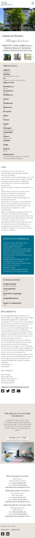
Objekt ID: (6, 70)
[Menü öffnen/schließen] (33, 4)
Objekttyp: (6, 74)
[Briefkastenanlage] (27, 57)
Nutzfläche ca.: (8, 95)
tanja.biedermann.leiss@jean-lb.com (17, 487)
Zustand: (6, 136)
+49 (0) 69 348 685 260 (18, 483)
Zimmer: (6, 99)
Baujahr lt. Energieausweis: (12, 303)
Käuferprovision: (8, 154)
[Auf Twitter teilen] (8, 391)
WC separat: (7, 111)
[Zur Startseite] (7, 4)
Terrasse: (6, 120)
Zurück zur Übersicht (13, 35)
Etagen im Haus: (8, 82)
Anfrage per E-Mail (17, 437)
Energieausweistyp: (9, 284)
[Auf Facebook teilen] (3, 391)
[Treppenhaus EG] (17, 57)
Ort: (4, 78)
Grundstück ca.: (8, 91)
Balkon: (5, 116)
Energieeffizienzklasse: (10, 298)
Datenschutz (15, 530)
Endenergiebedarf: (9, 289)
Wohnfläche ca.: (8, 87)
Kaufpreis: (6, 149)
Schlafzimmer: (8, 103)
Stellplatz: (6, 140)
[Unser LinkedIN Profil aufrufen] (8, 534)
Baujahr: (6, 124)
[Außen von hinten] (7, 57)
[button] (1, 57)
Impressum (5, 530)
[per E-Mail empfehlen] (19, 391)
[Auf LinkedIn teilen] (14, 391)
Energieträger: (8, 132)
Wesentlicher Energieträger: (12, 294)
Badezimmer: (7, 107)
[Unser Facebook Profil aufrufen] (3, 534)
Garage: (5, 145)
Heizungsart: (7, 128)
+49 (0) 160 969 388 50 (19, 485)
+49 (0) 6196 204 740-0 (18, 497)
